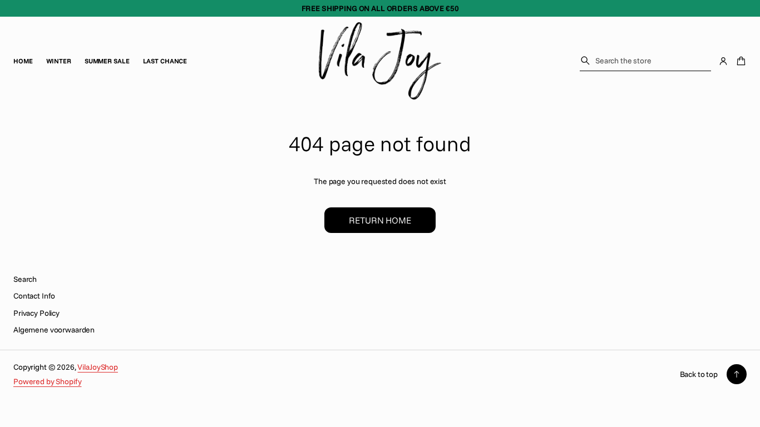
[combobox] (645, 60)
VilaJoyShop (97, 367)
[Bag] (739, 61)
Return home (380, 220)
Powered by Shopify (47, 381)
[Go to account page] (723, 61)
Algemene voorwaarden (54, 330)
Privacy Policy (36, 313)
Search (25, 279)
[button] (645, 61)
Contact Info (34, 296)
